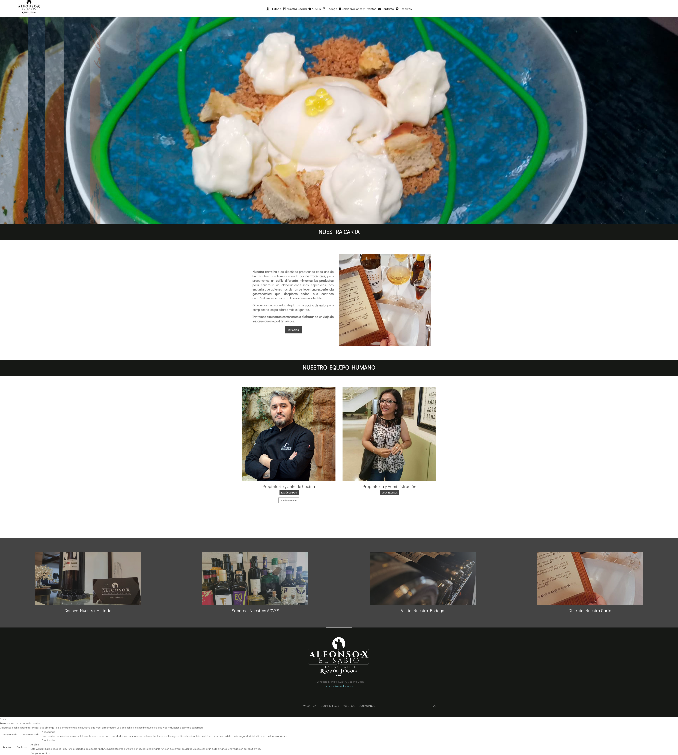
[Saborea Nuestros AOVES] (255, 578)
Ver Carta (293, 329)
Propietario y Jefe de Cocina (289, 486)
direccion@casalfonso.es (339, 686)
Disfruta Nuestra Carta (590, 610)
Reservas (405, 9)
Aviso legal (310, 705)
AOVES (316, 9)
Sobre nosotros (344, 705)
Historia (275, 9)
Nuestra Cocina (296, 9)
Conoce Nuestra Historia (88, 610)
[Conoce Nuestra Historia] (88, 578)
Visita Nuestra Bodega (422, 610)
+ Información (289, 500)
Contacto (387, 9)
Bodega (331, 9)
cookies (326, 705)
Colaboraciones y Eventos (358, 9)
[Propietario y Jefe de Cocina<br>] (288, 434)
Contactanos (367, 705)
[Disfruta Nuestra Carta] (590, 578)
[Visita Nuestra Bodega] (423, 578)
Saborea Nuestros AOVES (255, 610)
